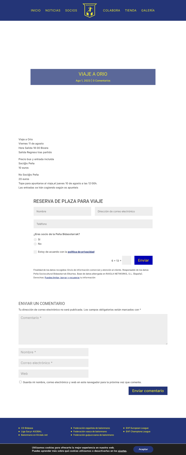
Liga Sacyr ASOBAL (31, 431)
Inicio (36, 10)
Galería (148, 10)
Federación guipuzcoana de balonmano (93, 435)
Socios (71, 10)
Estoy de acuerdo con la (66, 251)
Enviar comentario (148, 391)
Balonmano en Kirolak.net (34, 435)
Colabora (111, 10)
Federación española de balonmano (91, 428)
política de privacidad (81, 251)
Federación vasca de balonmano (90, 431)
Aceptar (143, 449)
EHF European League (137, 428)
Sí (39, 239)
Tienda (131, 10)
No (39, 243)
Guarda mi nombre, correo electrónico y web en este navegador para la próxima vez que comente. (82, 382)
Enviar (143, 260)
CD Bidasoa (27, 428)
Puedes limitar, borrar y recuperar (62, 277)
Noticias (52, 10)
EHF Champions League (138, 431)
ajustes (122, 451)
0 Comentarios (101, 80)
